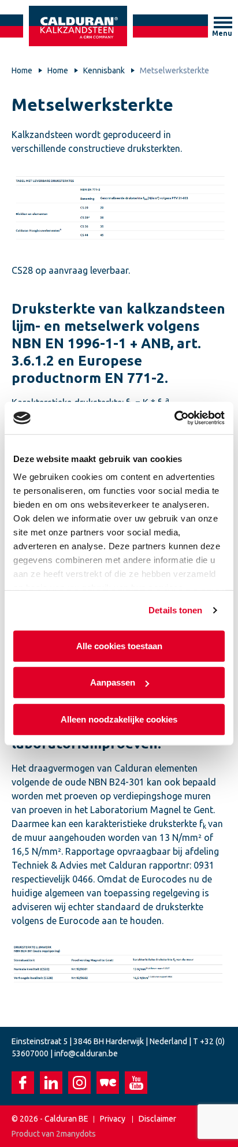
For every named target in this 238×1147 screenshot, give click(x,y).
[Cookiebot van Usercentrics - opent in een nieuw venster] (174, 418)
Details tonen (175, 610)
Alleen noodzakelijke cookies (119, 719)
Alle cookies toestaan (119, 645)
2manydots (76, 1133)
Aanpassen (112, 682)
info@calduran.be (86, 1053)
